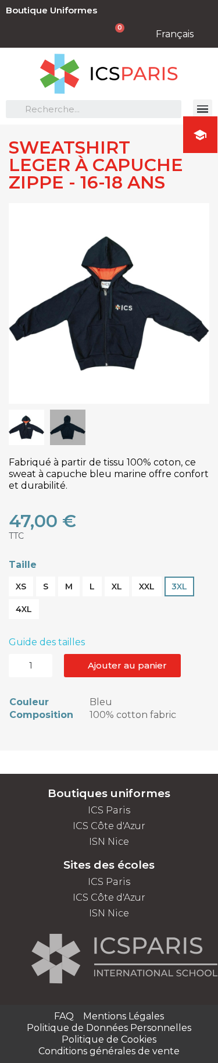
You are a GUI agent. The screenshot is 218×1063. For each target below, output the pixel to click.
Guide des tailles (47, 642)
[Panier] (113, 34)
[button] (19, 303)
